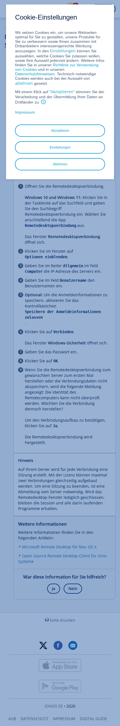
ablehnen (24, 83)
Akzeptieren (62, 91)
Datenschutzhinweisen (35, 74)
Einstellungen (63, 50)
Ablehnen (60, 164)
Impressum (25, 112)
